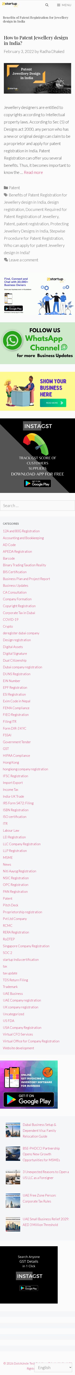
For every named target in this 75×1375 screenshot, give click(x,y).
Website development (18, 1048)
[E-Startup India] (10, 5)
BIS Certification (15, 572)
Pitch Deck (10, 905)
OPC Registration (15, 885)
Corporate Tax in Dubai (19, 613)
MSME (8, 858)
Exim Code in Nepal (16, 701)
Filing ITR (9, 722)
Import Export (13, 783)
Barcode (9, 558)
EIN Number (11, 681)
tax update (10, 973)
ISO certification (14, 817)
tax (5, 966)
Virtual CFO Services (18, 1034)
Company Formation (17, 599)
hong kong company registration (25, 769)
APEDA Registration (17, 551)
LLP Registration (15, 851)
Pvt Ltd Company (15, 919)
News (7, 864)
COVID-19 (10, 619)
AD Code (9, 545)
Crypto (8, 626)
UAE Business (13, 994)
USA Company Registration (22, 1028)
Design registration (17, 640)
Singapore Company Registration (26, 946)
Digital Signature (15, 653)
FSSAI (7, 735)
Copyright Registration (19, 606)
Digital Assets (13, 647)
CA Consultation (15, 592)
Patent (14, 187)
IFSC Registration (15, 776)
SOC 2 (7, 953)
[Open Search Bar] (47, 5)
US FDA (8, 1021)
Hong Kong (11, 762)
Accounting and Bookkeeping (23, 538)
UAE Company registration (22, 1000)
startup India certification (21, 960)
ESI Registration (14, 694)
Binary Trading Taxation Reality (24, 565)
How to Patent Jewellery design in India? (36, 40)
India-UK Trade (13, 796)
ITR (5, 824)
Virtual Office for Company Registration (31, 1041)
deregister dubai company (21, 633)
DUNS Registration (16, 674)
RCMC (7, 926)
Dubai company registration (22, 667)
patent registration (33, 223)
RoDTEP (9, 939)
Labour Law (11, 830)
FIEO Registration (16, 715)
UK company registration (20, 1007)
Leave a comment (23, 259)
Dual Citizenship (15, 660)
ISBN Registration (15, 810)
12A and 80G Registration (21, 531)
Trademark (10, 987)
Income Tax (10, 790)
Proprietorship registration (22, 912)
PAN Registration (15, 892)
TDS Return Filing (15, 980)
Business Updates (15, 585)
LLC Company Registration (22, 844)
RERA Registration (16, 932)
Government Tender (17, 742)
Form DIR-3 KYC (14, 728)
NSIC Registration (16, 878)
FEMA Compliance (16, 708)
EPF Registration (15, 687)
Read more (33, 172)
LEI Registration (14, 837)
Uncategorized (13, 1014)
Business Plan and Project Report (26, 579)
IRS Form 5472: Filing (18, 803)
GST (6, 749)
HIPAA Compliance (16, 756)
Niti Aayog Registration (19, 871)
